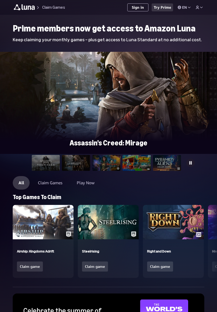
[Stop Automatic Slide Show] (190, 163)
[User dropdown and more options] (199, 7)
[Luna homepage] (24, 8)
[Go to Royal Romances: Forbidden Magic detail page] (108, 54)
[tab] (46, 163)
